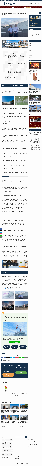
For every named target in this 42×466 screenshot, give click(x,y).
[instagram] (35, 0)
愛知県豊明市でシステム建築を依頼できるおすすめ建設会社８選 (34, 35)
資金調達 (3, 454)
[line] (36, 0)
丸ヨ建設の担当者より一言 (10, 77)
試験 (12, 451)
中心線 (3, 442)
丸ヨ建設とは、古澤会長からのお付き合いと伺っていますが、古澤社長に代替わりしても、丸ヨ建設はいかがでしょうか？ (16, 69)
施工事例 (31, 55)
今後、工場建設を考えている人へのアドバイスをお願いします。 (35, 153)
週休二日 (6, 454)
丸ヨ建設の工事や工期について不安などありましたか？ (16, 72)
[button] (3, 357)
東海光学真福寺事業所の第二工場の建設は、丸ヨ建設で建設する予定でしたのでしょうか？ (16, 66)
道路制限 (3, 455)
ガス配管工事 (10, 439)
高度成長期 (3, 457)
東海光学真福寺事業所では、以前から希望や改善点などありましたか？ (35, 140)
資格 (30, 52)
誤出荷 (3, 453)
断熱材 (11, 447)
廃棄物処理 (3, 447)
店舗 (10, 446)
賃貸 (11, 453)
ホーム (14, 463)
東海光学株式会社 (8, 288)
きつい (3, 439)
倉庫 (30, 45)
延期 (6, 447)
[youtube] (38, 0)
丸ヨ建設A (5, 390)
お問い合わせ (31, 439)
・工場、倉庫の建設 (31, 441)
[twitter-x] (34, 0)
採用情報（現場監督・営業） (33, 444)
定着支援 (10, 443)
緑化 (8, 450)
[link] (11, 395)
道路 (11, 454)
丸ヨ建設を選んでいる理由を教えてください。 (14, 71)
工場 (30, 43)
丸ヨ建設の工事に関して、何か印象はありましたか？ (15, 73)
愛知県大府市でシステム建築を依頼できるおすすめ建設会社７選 (34, 32)
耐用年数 (3, 451)
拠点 (8, 447)
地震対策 (31, 48)
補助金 (8, 451)
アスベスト (6, 439)
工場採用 (3, 446)
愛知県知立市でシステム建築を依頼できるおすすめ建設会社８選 (34, 37)
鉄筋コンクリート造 (7, 455)
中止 (5, 442)
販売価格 (6, 453)
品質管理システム (9, 442)
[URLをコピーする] (26, 357)
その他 (17, 454)
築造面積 (5, 450)
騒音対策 (31, 50)
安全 (7, 443)
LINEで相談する (21, 372)
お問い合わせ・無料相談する (8, 374)
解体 (10, 451)
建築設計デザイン (31, 446)
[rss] (39, 0)
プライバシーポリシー (21, 463)
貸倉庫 (9, 453)
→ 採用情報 (29, 7)
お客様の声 (3, 353)
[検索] (40, 0)
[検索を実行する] (40, 13)
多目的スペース (4, 443)
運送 (9, 454)
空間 (2, 450)
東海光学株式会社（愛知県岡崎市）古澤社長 (13, 55)
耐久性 (10, 450)
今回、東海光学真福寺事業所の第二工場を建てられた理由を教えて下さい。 (35, 134)
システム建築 (18, 446)
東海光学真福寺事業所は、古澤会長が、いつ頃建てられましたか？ (35, 138)
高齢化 (7, 457)
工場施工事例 (7, 446)
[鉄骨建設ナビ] (9, 4)
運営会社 (17, 463)
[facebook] (33, 0)
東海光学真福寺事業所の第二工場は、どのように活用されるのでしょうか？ (35, 136)
